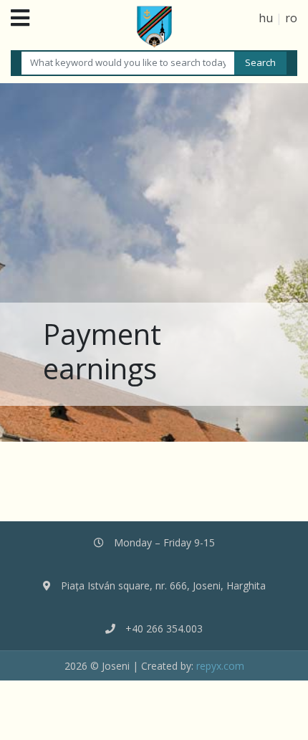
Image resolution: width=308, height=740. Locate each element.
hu (266, 18)
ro (291, 18)
